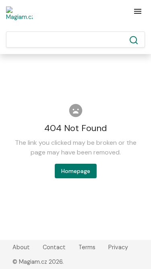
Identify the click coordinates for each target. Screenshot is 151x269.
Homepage (75, 171)
